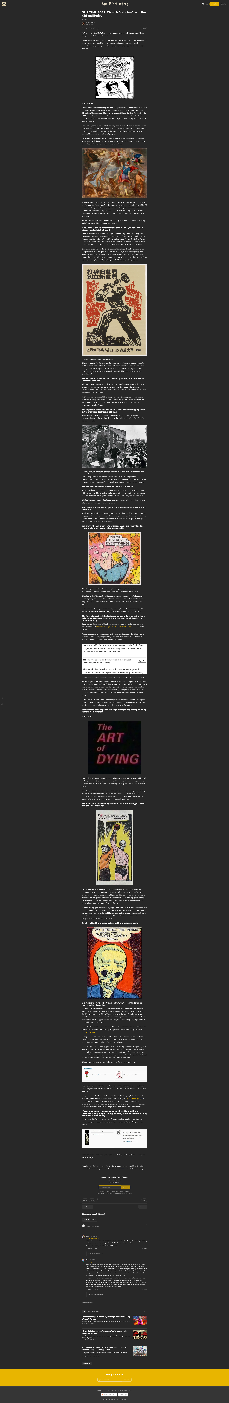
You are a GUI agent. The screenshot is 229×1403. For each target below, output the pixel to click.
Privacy (114, 1390)
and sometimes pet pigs (134, 1098)
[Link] (79, 103)
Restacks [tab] (93, 1220)
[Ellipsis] (146, 1236)
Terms (119, 1390)
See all (85, 1363)
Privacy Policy (128, 1193)
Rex (87, 1260)
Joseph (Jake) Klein (95, 1356)
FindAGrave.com (88, 1032)
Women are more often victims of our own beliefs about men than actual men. (106, 1321)
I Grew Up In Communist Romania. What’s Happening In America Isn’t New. (104, 1332)
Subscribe (214, 4)
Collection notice (127, 1390)
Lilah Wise (92, 1323)
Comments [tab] (86, 1220)
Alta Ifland (93, 1339)
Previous (89, 1207)
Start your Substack (110, 1395)
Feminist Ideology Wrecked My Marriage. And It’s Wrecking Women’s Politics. (106, 1318)
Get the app (123, 1395)
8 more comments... (88, 1302)
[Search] (203, 4)
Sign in (223, 4)
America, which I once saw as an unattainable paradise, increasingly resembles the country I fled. (106, 1337)
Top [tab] (84, 1311)
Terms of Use (123, 1191)
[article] (114, 1321)
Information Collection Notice (114, 1193)
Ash (87, 1236)
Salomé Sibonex (90, 22)
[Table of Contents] (2, 701)
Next (141, 1207)
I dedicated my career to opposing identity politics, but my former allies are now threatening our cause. (105, 1353)
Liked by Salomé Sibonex (94, 1238)
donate (123, 1169)
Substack (105, 1399)
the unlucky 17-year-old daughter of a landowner (114, 626)
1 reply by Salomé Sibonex (95, 1254)
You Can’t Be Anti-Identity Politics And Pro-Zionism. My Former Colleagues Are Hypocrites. (104, 1348)
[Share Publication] (207, 4)
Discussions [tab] (95, 1311)
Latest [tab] (89, 1311)
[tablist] (89, 1219)
